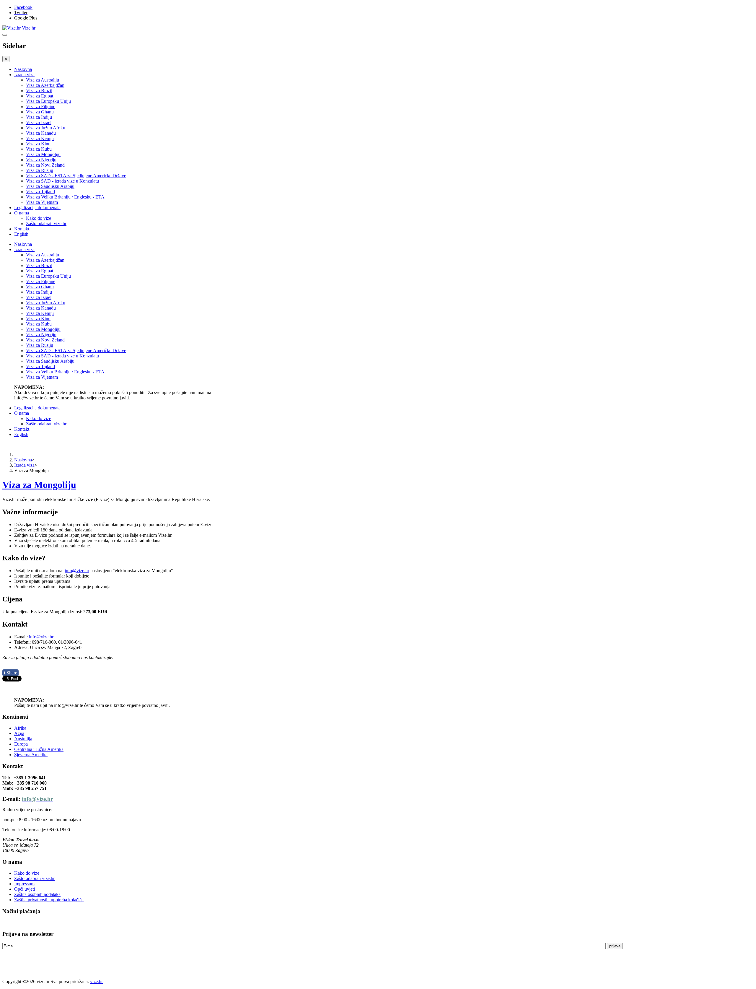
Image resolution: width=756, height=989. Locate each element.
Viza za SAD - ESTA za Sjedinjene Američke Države (76, 175)
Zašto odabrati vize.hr (46, 223)
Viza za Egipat (39, 95)
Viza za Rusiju (39, 170)
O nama (21, 212)
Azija (19, 733)
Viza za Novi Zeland (45, 164)
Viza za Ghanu (40, 111)
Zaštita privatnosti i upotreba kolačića (49, 899)
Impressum (24, 883)
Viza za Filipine (40, 106)
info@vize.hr (77, 570)
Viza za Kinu (38, 143)
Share (10, 672)
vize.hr (96, 981)
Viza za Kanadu (41, 133)
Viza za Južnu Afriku (45, 127)
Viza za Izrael (38, 122)
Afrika (20, 728)
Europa (21, 743)
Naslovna (23, 69)
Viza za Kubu (39, 149)
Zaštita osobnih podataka (37, 894)
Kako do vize (38, 218)
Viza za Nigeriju (41, 159)
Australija (23, 738)
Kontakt (21, 228)
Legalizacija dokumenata (37, 207)
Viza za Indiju (39, 117)
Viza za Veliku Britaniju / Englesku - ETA (65, 196)
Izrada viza (24, 74)
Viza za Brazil (39, 90)
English (21, 234)
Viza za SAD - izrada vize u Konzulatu (62, 180)
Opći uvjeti (24, 889)
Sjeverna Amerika (31, 754)
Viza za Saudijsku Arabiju (50, 186)
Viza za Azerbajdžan (45, 85)
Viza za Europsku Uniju (48, 101)
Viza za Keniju (40, 138)
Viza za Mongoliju (43, 154)
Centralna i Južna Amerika (38, 749)
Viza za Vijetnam (42, 202)
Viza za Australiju (42, 79)
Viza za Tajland (40, 191)
